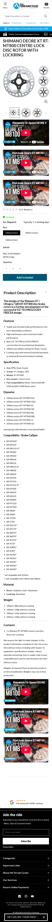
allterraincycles (25, 912)
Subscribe (26, 841)
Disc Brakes (44, 23)
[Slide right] (46, 113)
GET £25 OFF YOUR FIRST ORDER (23, 917)
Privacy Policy (8, 847)
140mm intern (11, 233)
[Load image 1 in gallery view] (15, 112)
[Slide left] (6, 113)
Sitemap (36, 912)
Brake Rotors (17, 23)
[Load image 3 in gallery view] (37, 112)
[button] (26, 292)
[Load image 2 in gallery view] (26, 112)
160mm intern (11, 240)
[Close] (44, 917)
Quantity (7, 262)
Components (31, 23)
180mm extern (31, 233)
